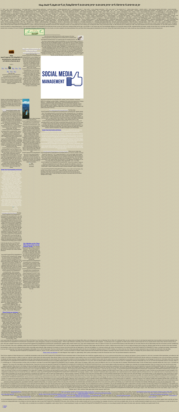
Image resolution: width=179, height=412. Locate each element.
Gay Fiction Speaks (62, 395)
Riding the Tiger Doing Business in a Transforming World (88, 395)
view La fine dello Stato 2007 (7, 394)
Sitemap (5, 405)
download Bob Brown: (16, 391)
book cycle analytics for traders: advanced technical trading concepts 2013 (77, 391)
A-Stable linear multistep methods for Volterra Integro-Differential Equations (94, 393)
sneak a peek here (152, 396)
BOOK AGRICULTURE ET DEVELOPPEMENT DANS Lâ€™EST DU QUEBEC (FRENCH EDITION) (63, 394)
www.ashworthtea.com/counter (123, 395)
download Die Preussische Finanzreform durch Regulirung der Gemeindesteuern (72, 396)
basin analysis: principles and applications (159, 394)
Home (4, 407)
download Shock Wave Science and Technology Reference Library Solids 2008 (154, 391)
